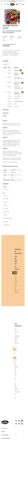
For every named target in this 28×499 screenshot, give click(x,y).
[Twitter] (19, 421)
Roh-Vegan (6, 198)
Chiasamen (6, 208)
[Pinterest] (16, 424)
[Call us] (7, 4)
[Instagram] (19, 424)
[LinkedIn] (22, 424)
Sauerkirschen (7, 224)
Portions (4, 64)
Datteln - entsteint (16, 74)
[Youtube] (22, 421)
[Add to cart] (21, 70)
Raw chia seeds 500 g (17, 92)
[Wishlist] (17, 4)
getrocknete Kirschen (17, 83)
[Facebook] (16, 421)
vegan (5, 195)
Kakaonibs (16, 70)
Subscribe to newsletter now (16, 272)
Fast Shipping (13, 1)
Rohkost (5, 215)
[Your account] (20, 4)
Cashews (6, 201)
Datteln (5, 205)
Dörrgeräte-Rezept (8, 218)
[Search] (4, 4)
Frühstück (6, 189)
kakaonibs (6, 221)
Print (21, 37)
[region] (12, 16)
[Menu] (1, 4)
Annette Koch (7, 211)
